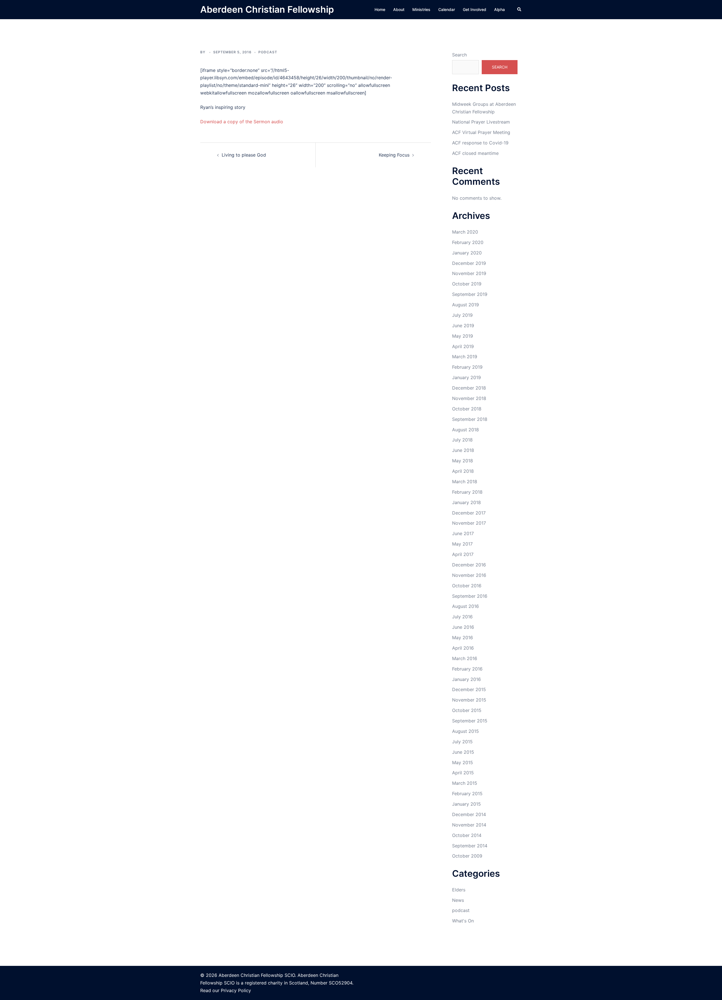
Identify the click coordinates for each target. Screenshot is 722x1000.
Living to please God (244, 155)
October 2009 (467, 856)
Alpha (499, 9)
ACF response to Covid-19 (480, 143)
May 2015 (462, 762)
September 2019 (469, 294)
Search (459, 55)
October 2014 (466, 835)
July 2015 (462, 741)
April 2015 (463, 772)
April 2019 (463, 346)
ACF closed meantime (475, 153)
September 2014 (469, 846)
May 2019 (462, 336)
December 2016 (469, 565)
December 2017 (469, 513)
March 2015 (464, 783)
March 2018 (464, 481)
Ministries (421, 9)
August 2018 (465, 429)
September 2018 (469, 419)
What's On (463, 921)
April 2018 (463, 471)
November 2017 (469, 523)
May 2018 (462, 460)
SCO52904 (340, 983)
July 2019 (462, 315)
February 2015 (467, 793)
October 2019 (466, 284)
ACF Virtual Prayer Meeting (481, 132)
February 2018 (467, 492)
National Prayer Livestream (481, 122)
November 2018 (469, 398)
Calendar (446, 9)
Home (380, 9)
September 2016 (469, 596)
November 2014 (469, 825)
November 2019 (469, 273)
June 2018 (463, 450)
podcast (267, 52)
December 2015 (469, 689)
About (398, 9)
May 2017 (462, 544)
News (458, 900)
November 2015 (469, 700)
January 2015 (466, 804)
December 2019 (469, 263)
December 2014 (469, 814)
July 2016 (462, 616)
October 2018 (466, 409)
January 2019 (466, 377)
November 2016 (469, 575)
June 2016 (463, 627)
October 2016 (466, 585)
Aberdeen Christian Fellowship (267, 9)
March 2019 (464, 356)
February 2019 (467, 367)
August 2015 (465, 731)
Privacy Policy (236, 990)
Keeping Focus (394, 155)
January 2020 (467, 253)
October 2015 (466, 710)
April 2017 (463, 554)
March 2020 (465, 232)
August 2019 (465, 304)
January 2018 (466, 502)
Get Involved (474, 9)
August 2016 (465, 606)
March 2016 (464, 658)
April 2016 (463, 648)
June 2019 (463, 325)
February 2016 (467, 669)
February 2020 (467, 242)
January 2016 (466, 679)
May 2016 (462, 637)
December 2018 (469, 388)
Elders (458, 890)
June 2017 (463, 533)
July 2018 (462, 440)
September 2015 (469, 721)
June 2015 (463, 752)
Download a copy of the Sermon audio (241, 121)
